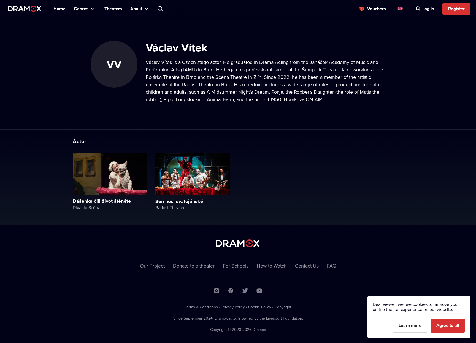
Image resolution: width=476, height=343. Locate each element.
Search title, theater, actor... (161, 9)
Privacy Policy (233, 307)
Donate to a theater (194, 265)
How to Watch (272, 265)
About (136, 9)
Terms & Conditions (201, 307)
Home (59, 9)
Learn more (410, 325)
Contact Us (307, 265)
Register (456, 9)
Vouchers (376, 9)
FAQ (331, 265)
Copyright (283, 307)
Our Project (152, 265)
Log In (428, 9)
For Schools (235, 265)
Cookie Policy (259, 307)
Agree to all (447, 325)
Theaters (113, 9)
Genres (81, 9)
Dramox (24, 8)
